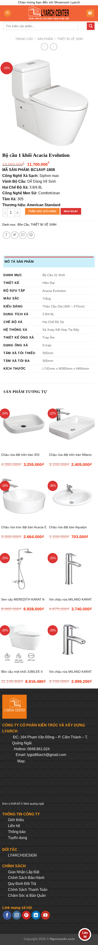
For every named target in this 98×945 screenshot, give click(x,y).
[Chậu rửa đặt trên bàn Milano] (72, 424)
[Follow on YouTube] (45, 915)
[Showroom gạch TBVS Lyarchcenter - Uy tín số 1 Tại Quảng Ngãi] (48, 13)
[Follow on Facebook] (7, 915)
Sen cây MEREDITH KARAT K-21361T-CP (23, 602)
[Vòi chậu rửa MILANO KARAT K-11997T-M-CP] (72, 568)
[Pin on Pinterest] (31, 235)
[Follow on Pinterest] (26, 915)
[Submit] (91, 26)
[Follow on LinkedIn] (35, 915)
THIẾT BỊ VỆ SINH (70, 39)
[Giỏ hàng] (90, 13)
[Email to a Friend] (23, 235)
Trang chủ (24, 39)
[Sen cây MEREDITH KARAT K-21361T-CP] (24, 568)
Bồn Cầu (23, 224)
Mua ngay (71, 211)
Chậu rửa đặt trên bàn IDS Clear (20, 457)
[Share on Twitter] (14, 235)
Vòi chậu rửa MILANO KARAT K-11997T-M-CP (70, 602)
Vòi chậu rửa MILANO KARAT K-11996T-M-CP (70, 674)
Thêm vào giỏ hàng (42, 211)
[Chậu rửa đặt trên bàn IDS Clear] (24, 424)
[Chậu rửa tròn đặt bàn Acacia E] (24, 496)
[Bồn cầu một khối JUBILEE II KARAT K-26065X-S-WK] (24, 640)
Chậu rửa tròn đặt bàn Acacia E (23, 527)
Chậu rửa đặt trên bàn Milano (70, 454)
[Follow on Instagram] (16, 915)
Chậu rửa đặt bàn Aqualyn (68, 527)
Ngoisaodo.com (62, 939)
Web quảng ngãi (33, 803)
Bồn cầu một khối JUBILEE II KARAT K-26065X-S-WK (22, 674)
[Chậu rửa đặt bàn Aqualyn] (72, 496)
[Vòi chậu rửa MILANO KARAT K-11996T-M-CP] (72, 640)
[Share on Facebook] (6, 235)
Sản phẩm (45, 39)
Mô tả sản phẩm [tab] (19, 261)
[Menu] (7, 13)
